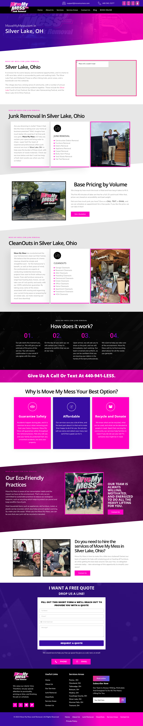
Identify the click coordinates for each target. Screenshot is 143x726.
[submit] (123, 700)
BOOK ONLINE (106, 10)
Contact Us (85, 10)
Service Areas (72, 10)
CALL (109, 201)
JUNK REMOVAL (62, 136)
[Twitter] (32, 705)
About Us (49, 10)
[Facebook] (15, 705)
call (54, 376)
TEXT (114, 201)
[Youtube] (26, 705)
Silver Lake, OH (36, 147)
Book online (101, 678)
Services (60, 10)
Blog (95, 10)
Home (40, 10)
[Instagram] (21, 705)
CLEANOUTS (60, 263)
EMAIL (121, 201)
